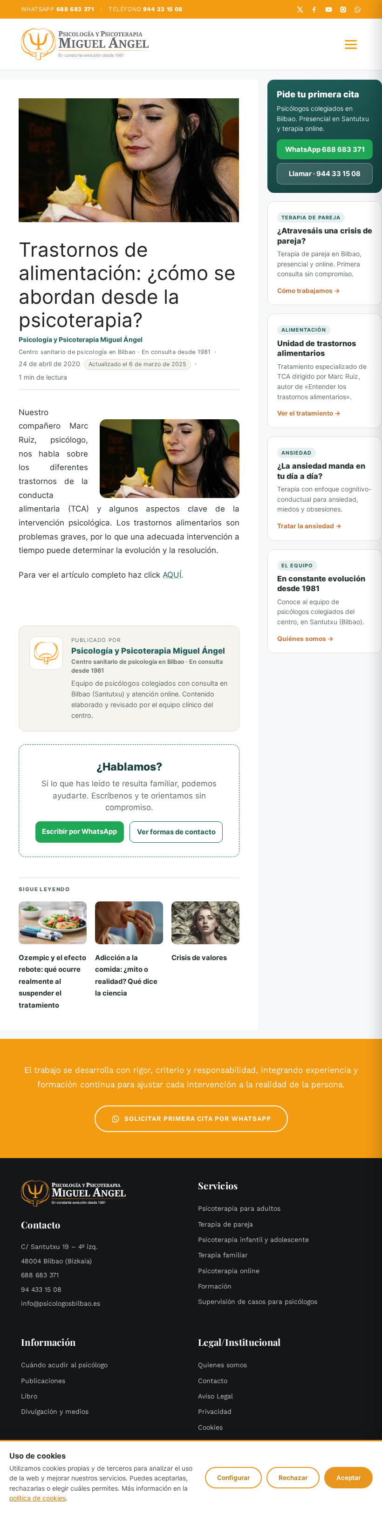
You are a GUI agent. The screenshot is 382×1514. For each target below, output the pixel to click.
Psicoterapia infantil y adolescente (253, 1240)
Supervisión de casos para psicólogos (257, 1302)
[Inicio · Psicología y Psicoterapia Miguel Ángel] (87, 44)
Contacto (212, 1381)
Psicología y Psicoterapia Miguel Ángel (81, 339)
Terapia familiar (223, 1255)
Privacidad (215, 1412)
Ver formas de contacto (176, 832)
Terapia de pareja (225, 1224)
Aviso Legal (215, 1396)
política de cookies (37, 1498)
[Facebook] (314, 9)
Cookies (210, 1428)
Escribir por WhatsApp (79, 831)
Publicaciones (43, 1381)
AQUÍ (172, 575)
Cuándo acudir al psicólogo (64, 1365)
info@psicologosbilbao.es (60, 1304)
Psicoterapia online (228, 1271)
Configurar (233, 1477)
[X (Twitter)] (299, 9)
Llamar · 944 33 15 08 (325, 174)
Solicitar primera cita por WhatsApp (197, 1119)
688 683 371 (40, 1275)
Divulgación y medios (55, 1412)
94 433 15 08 (41, 1290)
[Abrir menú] (351, 44)
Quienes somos (222, 1365)
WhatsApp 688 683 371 (325, 149)
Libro (29, 1396)
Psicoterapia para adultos (239, 1209)
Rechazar (293, 1477)
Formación (215, 1286)
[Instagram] (343, 9)
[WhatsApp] (357, 9)
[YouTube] (328, 9)
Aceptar (348, 1477)
